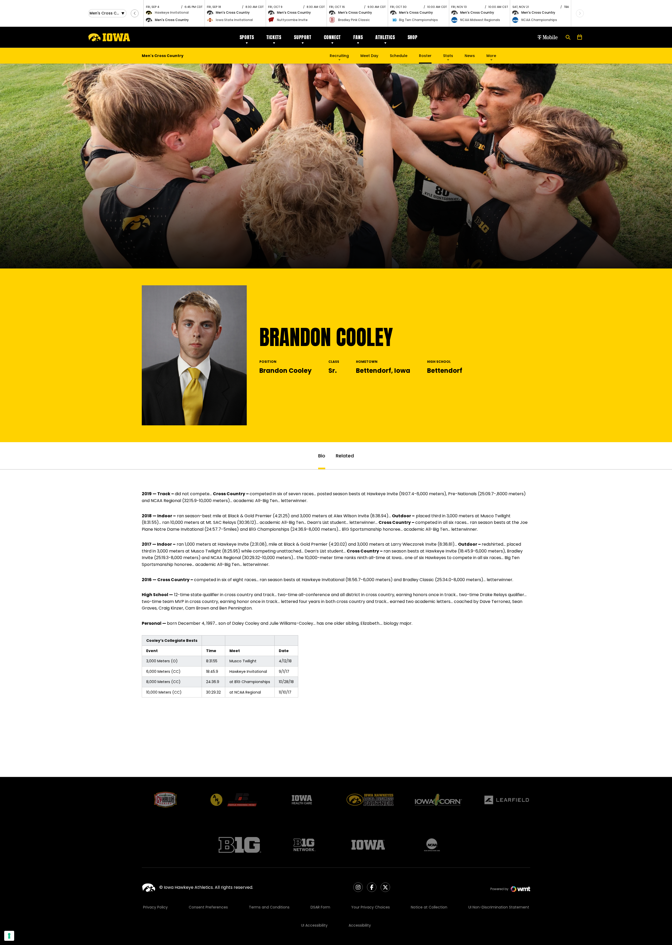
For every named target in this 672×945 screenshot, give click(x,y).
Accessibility (360, 925)
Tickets (273, 37)
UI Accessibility (314, 925)
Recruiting (339, 55)
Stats (448, 55)
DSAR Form (320, 907)
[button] (135, 13)
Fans (358, 37)
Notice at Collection (429, 907)
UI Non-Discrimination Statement (498, 907)
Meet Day (369, 55)
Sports (247, 37)
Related (345, 455)
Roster (425, 55)
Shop (413, 37)
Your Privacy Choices (370, 907)
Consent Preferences (208, 907)
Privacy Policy (155, 907)
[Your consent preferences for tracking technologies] (9, 936)
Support (302, 37)
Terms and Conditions (269, 907)
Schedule (398, 55)
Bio (321, 455)
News (470, 55)
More (491, 55)
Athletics (385, 37)
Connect (332, 37)
